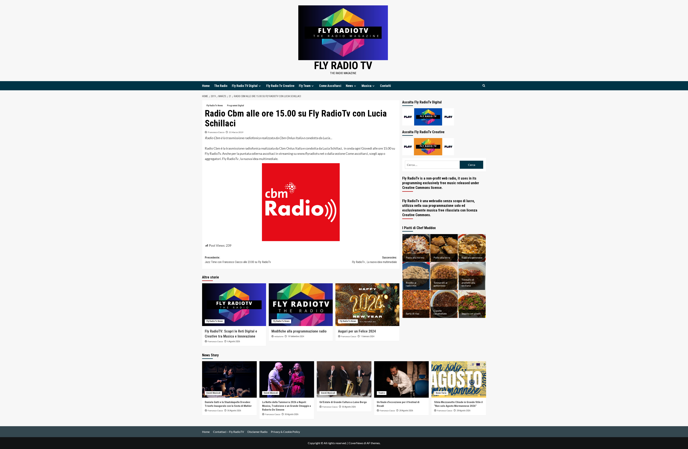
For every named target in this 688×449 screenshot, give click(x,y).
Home (206, 86)
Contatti (385, 86)
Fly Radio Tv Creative (280, 86)
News (349, 86)
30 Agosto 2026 (234, 410)
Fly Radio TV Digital (245, 86)
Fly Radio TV (343, 65)
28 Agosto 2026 (406, 410)
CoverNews (356, 443)
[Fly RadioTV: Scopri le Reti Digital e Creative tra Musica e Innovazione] (234, 304)
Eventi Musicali (213, 393)
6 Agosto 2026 (233, 341)
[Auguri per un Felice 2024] (367, 304)
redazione (278, 336)
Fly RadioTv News (214, 105)
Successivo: (374, 260)
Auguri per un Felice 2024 (357, 331)
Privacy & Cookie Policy (285, 431)
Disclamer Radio (257, 431)
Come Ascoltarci (330, 86)
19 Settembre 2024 (296, 336)
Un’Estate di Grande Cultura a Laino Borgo (343, 402)
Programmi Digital (235, 105)
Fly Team (304, 86)
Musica (366, 86)
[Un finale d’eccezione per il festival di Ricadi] (401, 379)
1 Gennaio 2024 (367, 336)
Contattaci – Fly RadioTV (228, 431)
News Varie (441, 393)
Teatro (381, 393)
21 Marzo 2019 (236, 132)
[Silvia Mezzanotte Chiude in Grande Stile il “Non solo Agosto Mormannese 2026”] (458, 379)
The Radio (220, 86)
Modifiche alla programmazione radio (298, 331)
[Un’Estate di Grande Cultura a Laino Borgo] (344, 379)
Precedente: (238, 260)
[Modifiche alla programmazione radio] (301, 304)
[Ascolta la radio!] (428, 116)
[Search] (484, 86)
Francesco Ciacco (216, 132)
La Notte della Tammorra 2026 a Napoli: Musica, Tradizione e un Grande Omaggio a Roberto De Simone (286, 406)
